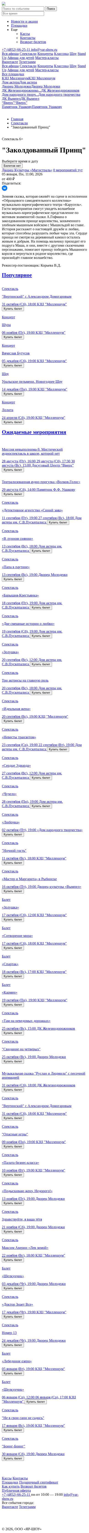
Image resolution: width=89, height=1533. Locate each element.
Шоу (73, 54)
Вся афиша (10, 54)
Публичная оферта (16, 1490)
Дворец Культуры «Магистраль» (27, 170)
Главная (17, 119)
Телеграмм (27, 62)
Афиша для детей (20, 58)
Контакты (27, 38)
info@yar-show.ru (44, 50)
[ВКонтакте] (4, 188)
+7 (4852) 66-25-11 (16, 50)
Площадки (19, 25)
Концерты (45, 54)
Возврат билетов (33, 42)
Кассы (25, 34)
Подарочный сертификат (38, 1482)
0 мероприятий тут (68, 170)
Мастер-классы (47, 58)
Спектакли (28, 54)
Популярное (17, 275)
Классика (61, 54)
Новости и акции (24, 21)
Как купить (11, 1486)
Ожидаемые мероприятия (34, 432)
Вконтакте (10, 62)
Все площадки (13, 74)
